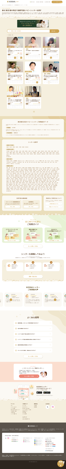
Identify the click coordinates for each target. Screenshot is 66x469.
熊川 (37, 173)
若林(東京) (8, 189)
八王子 (19, 184)
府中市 (44, 152)
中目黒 (50, 181)
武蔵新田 (54, 186)
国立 (35, 173)
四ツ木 (41, 188)
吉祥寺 (18, 173)
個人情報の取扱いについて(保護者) (25, 455)
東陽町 (7, 181)
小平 (58, 174)
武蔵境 (51, 186)
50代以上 (8, 163)
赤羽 (12, 167)
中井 (33, 181)
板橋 (45, 167)
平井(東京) (21, 185)
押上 (50, 170)
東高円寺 (49, 184)
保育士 (11, 160)
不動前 (46, 185)
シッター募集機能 (39, 257)
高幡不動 (52, 178)
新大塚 (29, 177)
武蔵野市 (34, 152)
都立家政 (26, 181)
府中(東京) (40, 185)
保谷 (51, 185)
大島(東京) (22, 170)
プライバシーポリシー (34, 455)
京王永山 (7, 174)
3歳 (29, 162)
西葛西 (20, 182)
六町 (39, 189)
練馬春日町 (11, 184)
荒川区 (7, 152)
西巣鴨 (30, 182)
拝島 (14, 184)
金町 (28, 171)
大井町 (7, 170)
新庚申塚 (35, 189)
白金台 (25, 189)
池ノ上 (40, 167)
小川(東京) (39, 170)
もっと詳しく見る (33, 356)
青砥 (9, 167)
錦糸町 (26, 173)
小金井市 (57, 152)
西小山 (27, 182)
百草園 (21, 188)
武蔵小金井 (43, 186)
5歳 (34, 162)
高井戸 (46, 178)
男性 (43, 160)
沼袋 (52, 182)
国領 (51, 174)
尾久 (45, 170)
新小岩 (32, 177)
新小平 (39, 177)
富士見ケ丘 (26, 185)
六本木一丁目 (13, 189)
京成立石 (35, 174)
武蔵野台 (7, 188)
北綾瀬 (56, 171)
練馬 (7, 184)
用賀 (38, 188)
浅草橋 (23, 167)
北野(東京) (14, 173)
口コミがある (17, 163)
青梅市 (41, 152)
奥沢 (47, 170)
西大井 (11, 182)
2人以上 (48, 160)
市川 (52, 167)
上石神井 (37, 171)
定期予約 (7, 160)
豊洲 (23, 181)
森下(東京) (24, 188)
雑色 (43, 178)
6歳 (36, 162)
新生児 (42, 162)
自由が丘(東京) (49, 177)
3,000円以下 (19, 162)
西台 (40, 182)
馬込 (7, 186)
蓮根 (16, 184)
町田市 (54, 152)
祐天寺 (36, 188)
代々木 (44, 188)
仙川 (26, 178)
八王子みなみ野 (24, 184)
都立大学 (30, 181)
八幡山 (28, 184)
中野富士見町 (43, 181)
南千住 (33, 186)
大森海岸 (30, 170)
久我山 (29, 173)
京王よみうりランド (18, 174)
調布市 (50, 152)
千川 (24, 178)
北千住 (11, 173)
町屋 (9, 186)
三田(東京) (18, 186)
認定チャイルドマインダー (30, 160)
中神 (39, 181)
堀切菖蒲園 (55, 185)
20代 (51, 162)
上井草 (31, 171)
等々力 (21, 181)
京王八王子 (12, 174)
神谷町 (44, 171)
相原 (7, 167)
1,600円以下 (8, 162)
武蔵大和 (11, 188)
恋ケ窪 (39, 174)
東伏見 (7, 185)
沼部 (55, 182)
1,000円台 (56, 160)
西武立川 (12, 178)
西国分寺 (23, 182)
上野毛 (41, 171)
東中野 (56, 184)
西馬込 (50, 182)
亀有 (47, 171)
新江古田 (22, 177)
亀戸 (49, 171)
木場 (21, 173)
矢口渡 (28, 188)
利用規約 (7, 455)
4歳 (31, 162)
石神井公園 (15, 177)
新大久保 (25, 177)
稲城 (57, 167)
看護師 (40, 160)
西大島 (14, 182)
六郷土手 (50, 188)
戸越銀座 (13, 181)
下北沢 (11, 177)
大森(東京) (26, 170)
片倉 (25, 171)
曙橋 (16, 167)
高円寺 (42, 174)
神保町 (54, 177)
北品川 (7, 173)
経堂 (23, 173)
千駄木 (35, 178)
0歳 (23, 162)
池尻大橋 (37, 167)
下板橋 (7, 177)
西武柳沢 (16, 178)
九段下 (32, 173)
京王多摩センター (56, 173)
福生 (44, 185)
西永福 (7, 182)
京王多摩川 (50, 173)
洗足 (29, 178)
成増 (53, 181)
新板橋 (18, 177)
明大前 (15, 188)
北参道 (54, 189)
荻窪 (42, 170)
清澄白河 (28, 189)
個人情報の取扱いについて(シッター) (14, 455)
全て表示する (8, 156)
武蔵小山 (47, 186)
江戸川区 (23, 152)
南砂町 (30, 186)
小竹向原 (54, 174)
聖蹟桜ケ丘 (8, 178)
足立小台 (44, 189)
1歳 (25, 162)
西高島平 (33, 182)
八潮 (41, 189)
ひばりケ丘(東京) (16, 185)
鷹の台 (49, 178)
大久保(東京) (15, 170)
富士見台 (30, 185)
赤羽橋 (32, 189)
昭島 (14, 167)
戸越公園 (17, 181)
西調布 (43, 182)
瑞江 (15, 186)
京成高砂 (31, 174)
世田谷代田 (21, 178)
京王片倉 (46, 173)
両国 (47, 188)
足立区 (17, 152)
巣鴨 (57, 177)
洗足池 (32, 178)
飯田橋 (33, 167)
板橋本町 (48, 167)
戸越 (10, 181)
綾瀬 (26, 167)
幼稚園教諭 (15, 160)
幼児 (48, 162)
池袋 (43, 167)
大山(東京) (35, 170)
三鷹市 (38, 152)
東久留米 (45, 184)
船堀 (49, 185)
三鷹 (22, 186)
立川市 (31, 152)
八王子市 (27, 152)
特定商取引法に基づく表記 (5, 456)
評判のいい (12, 163)
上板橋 (34, 171)
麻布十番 (17, 189)
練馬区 (14, 152)
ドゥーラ (37, 160)
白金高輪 (21, 189)
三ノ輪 (36, 186)
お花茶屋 (17, 171)
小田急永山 (8, 171)
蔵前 (43, 173)
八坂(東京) (32, 188)
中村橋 (47, 181)
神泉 (42, 177)
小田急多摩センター (54, 170)
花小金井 (32, 184)
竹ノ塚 (56, 178)
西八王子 (46, 182)
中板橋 (36, 181)
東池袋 (39, 184)
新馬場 (45, 177)
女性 (45, 160)
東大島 (42, 184)
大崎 (18, 170)
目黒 (18, 188)
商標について (12, 456)
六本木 (54, 188)
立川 (58, 178)
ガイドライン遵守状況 (42, 455)
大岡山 (11, 170)
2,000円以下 (14, 162)
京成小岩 (28, 174)
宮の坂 (39, 186)
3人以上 (52, 160)
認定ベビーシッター (21, 160)
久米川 (40, 173)
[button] (5, 266)
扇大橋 (48, 189)
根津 (57, 182)
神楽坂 (20, 171)
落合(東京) (13, 171)
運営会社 (3, 455)
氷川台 (35, 184)
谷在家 (51, 189)
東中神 (53, 184)
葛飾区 (20, 152)
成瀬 (55, 181)
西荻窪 (17, 182)
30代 (53, 162)
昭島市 (47, 152)
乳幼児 (45, 162)
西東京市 (7, 155)
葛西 (23, 171)
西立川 (37, 182)
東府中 (11, 185)
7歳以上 (39, 162)
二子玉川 (33, 185)
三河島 (12, 186)
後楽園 (45, 174)
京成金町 (24, 174)
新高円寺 (36, 177)
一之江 (54, 167)
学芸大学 (52, 171)
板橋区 (11, 152)
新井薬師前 (30, 167)
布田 (37, 185)
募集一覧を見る (33, 276)
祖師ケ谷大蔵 (39, 178)
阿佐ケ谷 (19, 167)
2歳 (27, 162)
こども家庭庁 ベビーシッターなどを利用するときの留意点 (54, 455)
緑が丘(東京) (25, 186)
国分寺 (49, 174)
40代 (56, 162)
